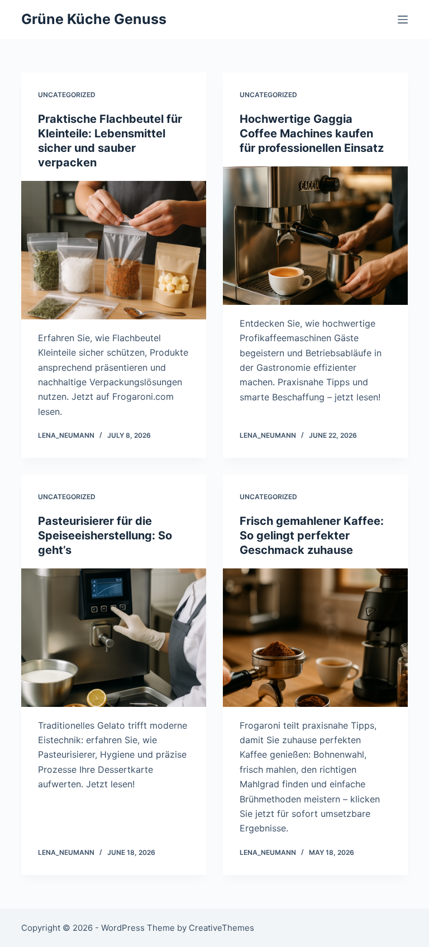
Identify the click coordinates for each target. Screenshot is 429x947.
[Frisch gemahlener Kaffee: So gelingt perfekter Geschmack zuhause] (315, 637)
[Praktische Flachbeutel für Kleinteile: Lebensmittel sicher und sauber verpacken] (113, 250)
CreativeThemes (221, 927)
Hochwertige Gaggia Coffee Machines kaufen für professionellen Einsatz (312, 133)
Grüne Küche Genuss (93, 19)
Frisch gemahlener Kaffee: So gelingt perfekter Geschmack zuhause (312, 535)
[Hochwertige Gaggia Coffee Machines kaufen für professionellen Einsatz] (315, 235)
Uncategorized (67, 94)
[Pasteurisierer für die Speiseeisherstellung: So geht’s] (113, 637)
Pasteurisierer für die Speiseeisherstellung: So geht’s (105, 535)
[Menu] (403, 20)
